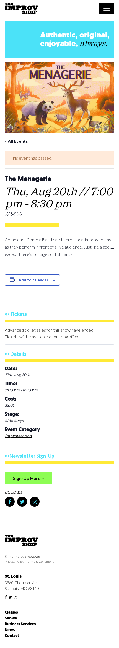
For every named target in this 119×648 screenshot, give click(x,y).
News (10, 629)
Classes (11, 612)
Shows (11, 618)
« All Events (16, 141)
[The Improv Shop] (21, 9)
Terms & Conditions (40, 561)
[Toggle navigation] (106, 8)
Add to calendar (33, 279)
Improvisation (18, 436)
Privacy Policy (14, 561)
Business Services (20, 624)
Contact (12, 635)
